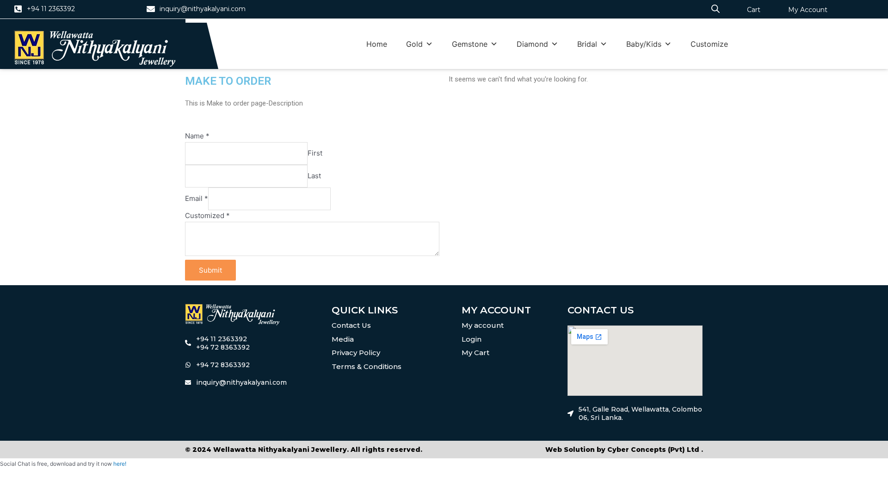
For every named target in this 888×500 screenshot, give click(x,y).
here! (119, 463)
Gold (414, 44)
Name (197, 135)
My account (483, 325)
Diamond (532, 44)
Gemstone (469, 44)
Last (314, 175)
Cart (753, 10)
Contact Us (351, 325)
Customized (207, 215)
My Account (807, 10)
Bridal (587, 44)
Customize (709, 44)
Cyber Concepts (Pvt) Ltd (653, 449)
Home (376, 44)
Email (196, 198)
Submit (210, 270)
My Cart (475, 352)
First (315, 153)
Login (471, 339)
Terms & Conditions (366, 366)
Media (343, 339)
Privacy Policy (356, 352)
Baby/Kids (643, 44)
